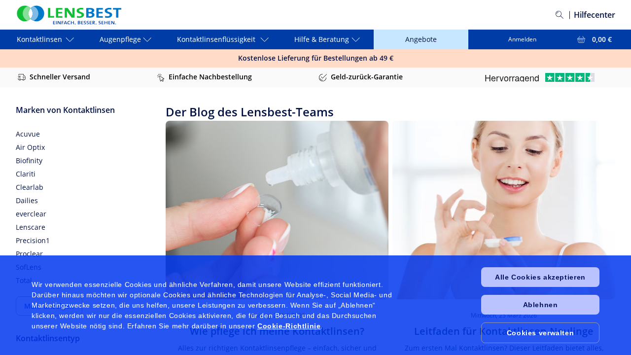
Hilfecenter (594, 14)
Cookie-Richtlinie (288, 326)
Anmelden (522, 39)
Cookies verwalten (540, 333)
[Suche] (559, 15)
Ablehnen (540, 305)
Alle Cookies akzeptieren (540, 277)
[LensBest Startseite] (68, 15)
